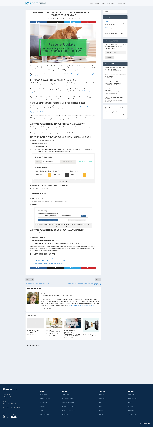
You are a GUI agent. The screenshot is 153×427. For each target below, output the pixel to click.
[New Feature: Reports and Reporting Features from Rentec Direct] (72, 323)
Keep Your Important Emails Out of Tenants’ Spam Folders (53, 332)
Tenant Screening (44, 414)
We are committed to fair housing (11, 407)
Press (100, 402)
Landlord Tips (119, 92)
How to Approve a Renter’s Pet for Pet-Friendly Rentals (47, 263)
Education (110, 3)
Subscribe (109, 57)
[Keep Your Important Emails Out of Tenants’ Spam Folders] (54, 323)
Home (91, 3)
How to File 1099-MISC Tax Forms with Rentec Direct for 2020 (49, 261)
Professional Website (67, 398)
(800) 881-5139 (7, 394)
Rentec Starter (43, 394)
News (103, 3)
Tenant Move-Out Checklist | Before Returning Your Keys (115, 68)
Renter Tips (118, 70)
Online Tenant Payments (68, 402)
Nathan (55, 18)
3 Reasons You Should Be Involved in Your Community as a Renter (115, 82)
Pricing (41, 410)
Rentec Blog (102, 398)
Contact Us (131, 394)
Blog (97, 3)
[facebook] (4, 423)
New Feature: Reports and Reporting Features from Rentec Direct (72, 333)
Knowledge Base (132, 398)
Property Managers (45, 398)
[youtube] (6, 423)
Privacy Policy (131, 410)
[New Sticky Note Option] (35, 323)
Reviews (101, 410)
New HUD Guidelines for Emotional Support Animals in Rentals (49, 258)
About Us (101, 394)
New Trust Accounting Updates (91, 335)
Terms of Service (132, 414)
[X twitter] (3, 423)
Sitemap (130, 406)
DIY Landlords (43, 402)
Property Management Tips (111, 93)
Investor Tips (119, 100)
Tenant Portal (65, 394)
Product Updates (71, 18)
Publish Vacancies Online (68, 410)
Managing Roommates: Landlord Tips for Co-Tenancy (115, 75)
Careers (101, 414)
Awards (101, 406)
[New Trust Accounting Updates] (91, 325)
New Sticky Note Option (33, 331)
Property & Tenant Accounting (70, 406)
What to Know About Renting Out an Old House (115, 97)
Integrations (65, 414)
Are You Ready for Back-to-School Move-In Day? (114, 89)
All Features (43, 406)
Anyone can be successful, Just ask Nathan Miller (82, 305)
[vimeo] (8, 423)
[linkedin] (5, 423)
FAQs (129, 402)
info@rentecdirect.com (9, 397)
